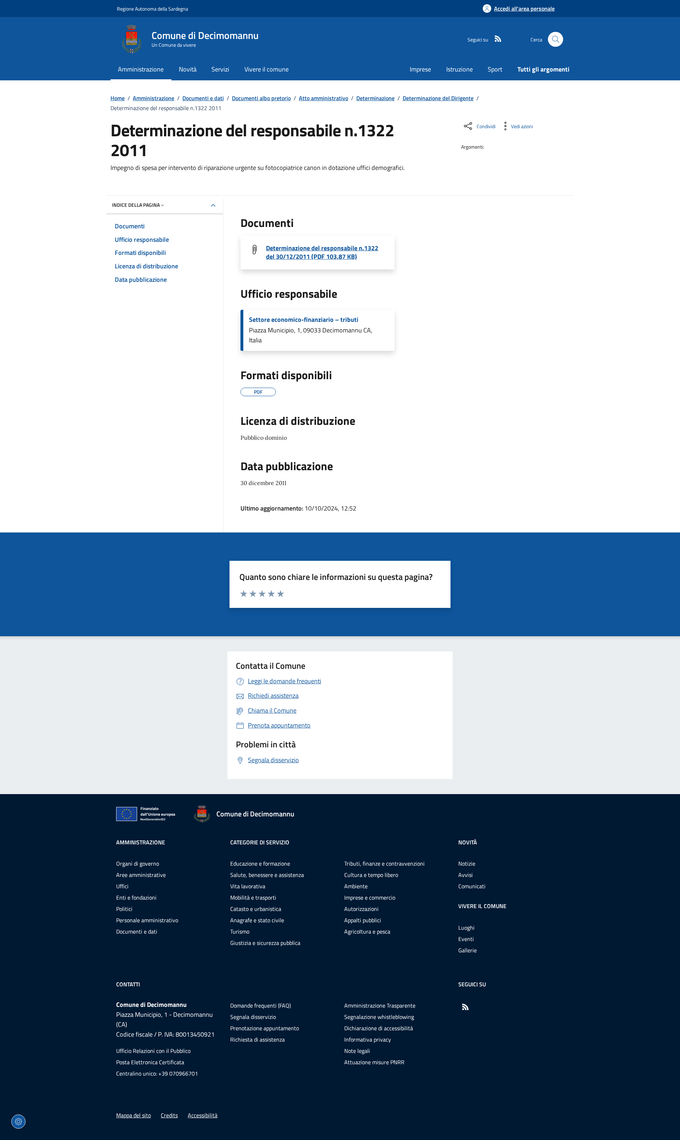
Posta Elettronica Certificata (150, 1062)
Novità (467, 842)
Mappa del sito (133, 1115)
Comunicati (472, 886)
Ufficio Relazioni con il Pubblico (153, 1051)
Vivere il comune (482, 906)
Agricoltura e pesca (367, 931)
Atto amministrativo (323, 98)
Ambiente (356, 886)
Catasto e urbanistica (255, 909)
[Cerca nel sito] (555, 39)
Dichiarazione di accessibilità (378, 1028)
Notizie (466, 863)
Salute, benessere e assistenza (267, 875)
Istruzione (459, 69)
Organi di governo (137, 863)
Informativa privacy (367, 1039)
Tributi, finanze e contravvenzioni (384, 863)
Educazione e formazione (260, 863)
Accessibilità (202, 1115)
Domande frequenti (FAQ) (260, 1005)
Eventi (466, 939)
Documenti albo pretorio (261, 98)
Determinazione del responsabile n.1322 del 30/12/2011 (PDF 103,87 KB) (322, 252)
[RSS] (495, 39)
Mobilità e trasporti (253, 897)
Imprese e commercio (369, 897)
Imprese (420, 69)
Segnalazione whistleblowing (379, 1017)
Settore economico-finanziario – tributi (303, 319)
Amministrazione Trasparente (379, 1005)
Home (117, 98)
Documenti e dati (203, 98)
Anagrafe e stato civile (257, 920)
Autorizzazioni (361, 909)
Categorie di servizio (259, 842)
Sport (495, 69)
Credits (169, 1115)
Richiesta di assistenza (257, 1039)
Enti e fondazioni (136, 897)
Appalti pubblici (362, 920)
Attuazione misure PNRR (374, 1062)
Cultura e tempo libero (371, 875)
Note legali (357, 1051)
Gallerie (467, 950)
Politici (124, 909)
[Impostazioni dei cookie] (18, 1122)
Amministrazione (153, 98)
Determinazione (375, 98)
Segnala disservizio (253, 1017)
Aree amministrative (141, 875)
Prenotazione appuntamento (264, 1028)
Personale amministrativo (147, 920)
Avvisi (465, 875)
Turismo (239, 931)
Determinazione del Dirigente (438, 98)
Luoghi (466, 927)
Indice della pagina (136, 205)
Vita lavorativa (247, 886)
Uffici (122, 886)
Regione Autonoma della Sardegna (152, 8)
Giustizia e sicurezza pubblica (265, 943)
